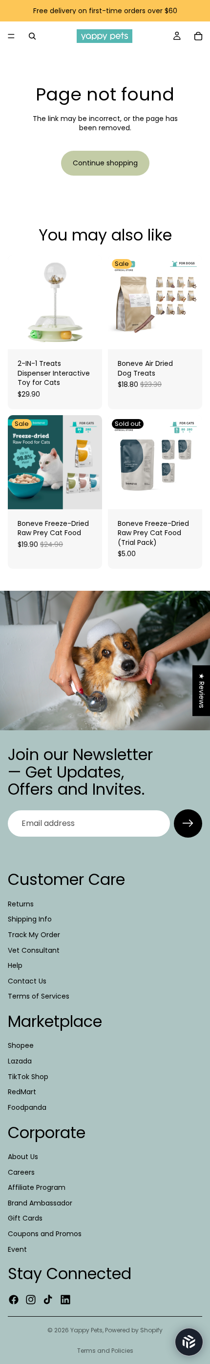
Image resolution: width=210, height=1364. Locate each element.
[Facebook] (14, 1299)
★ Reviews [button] (202, 690)
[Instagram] (31, 1299)
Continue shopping (105, 163)
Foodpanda (27, 1107)
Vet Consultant (34, 950)
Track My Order (34, 935)
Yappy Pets (86, 1330)
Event (17, 1249)
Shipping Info (30, 919)
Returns (21, 904)
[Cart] (198, 36)
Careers (21, 1172)
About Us (23, 1157)
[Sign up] (188, 823)
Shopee (21, 1045)
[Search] (32, 36)
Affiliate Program (36, 1187)
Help (15, 965)
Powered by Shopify (134, 1330)
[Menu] (11, 36)
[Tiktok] (48, 1299)
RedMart (22, 1092)
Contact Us (27, 981)
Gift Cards (25, 1218)
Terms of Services (38, 996)
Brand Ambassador (40, 1203)
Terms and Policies (105, 1350)
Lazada (20, 1061)
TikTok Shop (28, 1077)
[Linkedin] (65, 1299)
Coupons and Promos (45, 1234)
